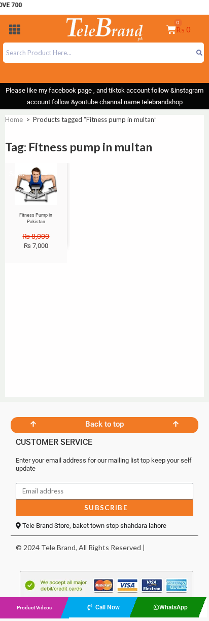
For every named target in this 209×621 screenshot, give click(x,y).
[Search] (199, 53)
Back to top (104, 424)
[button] (14, 31)
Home (14, 119)
